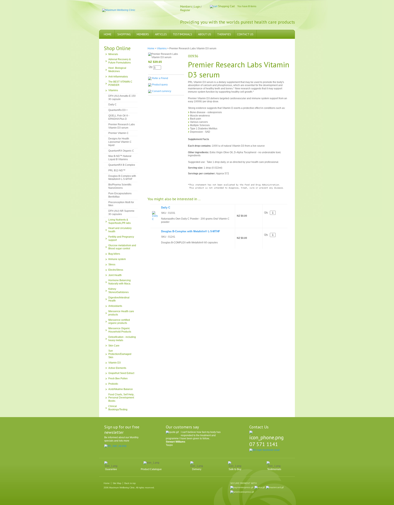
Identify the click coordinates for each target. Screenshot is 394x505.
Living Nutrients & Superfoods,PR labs (119, 221)
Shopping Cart (226, 6)
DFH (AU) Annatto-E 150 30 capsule (122, 97)
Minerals (113, 54)
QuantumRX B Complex (121, 164)
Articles (161, 34)
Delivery (196, 469)
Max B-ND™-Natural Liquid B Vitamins (119, 158)
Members (143, 34)
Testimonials (182, 34)
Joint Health (115, 275)
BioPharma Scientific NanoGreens (120, 186)
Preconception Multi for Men (121, 204)
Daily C (112, 104)
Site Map (117, 483)
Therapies (224, 34)
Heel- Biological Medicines (117, 70)
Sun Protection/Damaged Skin (119, 354)
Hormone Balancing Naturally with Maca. (119, 282)
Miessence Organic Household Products (119, 330)
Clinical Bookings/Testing (117, 408)
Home (107, 34)
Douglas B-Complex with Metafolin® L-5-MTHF (122, 178)
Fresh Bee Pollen (118, 378)
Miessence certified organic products (119, 322)
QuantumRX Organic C (121, 150)
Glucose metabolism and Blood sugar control (122, 247)
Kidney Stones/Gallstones (118, 291)
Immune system (117, 259)
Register (185, 10)
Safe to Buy (235, 469)
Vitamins (113, 90)
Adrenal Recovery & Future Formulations (119, 61)
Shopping (124, 34)
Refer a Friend (160, 78)
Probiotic (113, 383)
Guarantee (111, 469)
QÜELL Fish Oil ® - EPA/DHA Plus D (118, 117)
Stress (111, 264)
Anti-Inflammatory (118, 76)
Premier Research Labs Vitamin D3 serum (121, 126)
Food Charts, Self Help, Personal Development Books (121, 398)
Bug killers (114, 253)
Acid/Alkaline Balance (120, 389)
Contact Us (245, 34)
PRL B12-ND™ (116, 170)
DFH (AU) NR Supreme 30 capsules (121, 212)
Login (197, 6)
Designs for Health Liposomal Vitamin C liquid (120, 142)
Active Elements (117, 368)
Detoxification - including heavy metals (122, 339)
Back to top (130, 483)
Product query (160, 84)
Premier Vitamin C (118, 133)
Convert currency (161, 91)
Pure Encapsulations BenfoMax (120, 195)
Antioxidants (115, 306)
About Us (204, 34)
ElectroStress (115, 269)
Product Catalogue (151, 469)
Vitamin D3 (114, 362)
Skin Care (113, 345)
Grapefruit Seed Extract (121, 373)
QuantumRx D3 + (118, 110)
